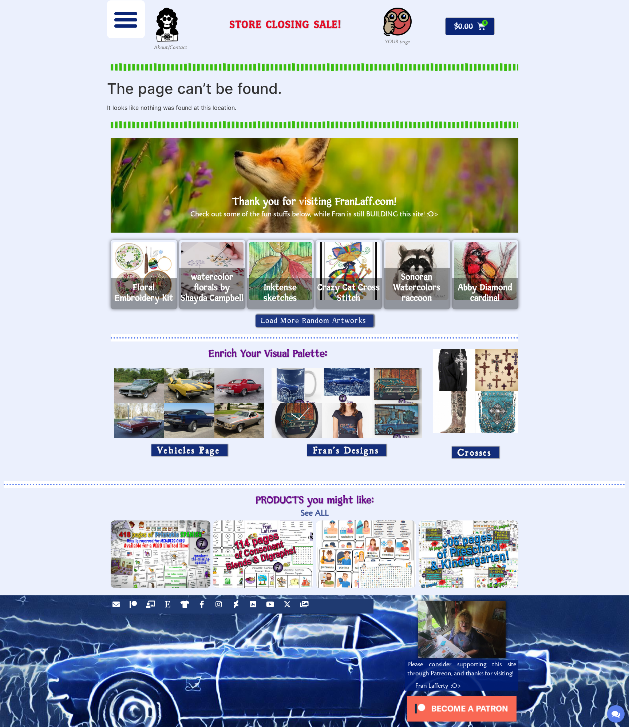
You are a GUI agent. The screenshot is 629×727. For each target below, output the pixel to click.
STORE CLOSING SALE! (285, 24)
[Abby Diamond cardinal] (485, 271)
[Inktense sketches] (280, 271)
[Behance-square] (255, 606)
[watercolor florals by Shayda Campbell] (212, 271)
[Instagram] (220, 606)
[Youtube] (272, 606)
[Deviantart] (237, 606)
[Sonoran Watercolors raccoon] (417, 271)
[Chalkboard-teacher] (152, 606)
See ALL (315, 513)
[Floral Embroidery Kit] (144, 271)
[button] (126, 19)
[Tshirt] (186, 606)
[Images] (306, 606)
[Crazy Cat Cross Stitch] (349, 271)
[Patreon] (135, 606)
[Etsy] (169, 606)
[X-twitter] (289, 606)
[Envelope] (118, 606)
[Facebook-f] (203, 606)
